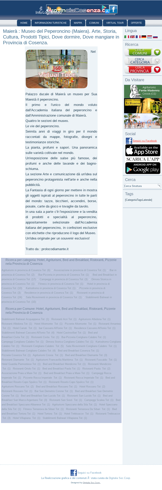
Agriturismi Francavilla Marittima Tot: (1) (59, 359)
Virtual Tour (115, 23)
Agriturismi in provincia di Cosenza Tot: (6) (26, 270)
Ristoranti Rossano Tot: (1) (17, 391)
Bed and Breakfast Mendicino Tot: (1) (64, 364)
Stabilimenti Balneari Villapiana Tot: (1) (65, 417)
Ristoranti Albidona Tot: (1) (17, 323)
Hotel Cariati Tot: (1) (25, 328)
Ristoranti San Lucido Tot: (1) (84, 395)
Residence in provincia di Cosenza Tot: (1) (48, 292)
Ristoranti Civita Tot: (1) (45, 337)
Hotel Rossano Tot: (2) (92, 386)
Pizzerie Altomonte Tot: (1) (80, 323)
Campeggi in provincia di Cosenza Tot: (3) (64, 279)
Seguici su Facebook (145, 140)
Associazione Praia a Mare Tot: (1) (21, 373)
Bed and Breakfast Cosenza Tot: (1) (78, 350)
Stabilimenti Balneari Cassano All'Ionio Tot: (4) (28, 332)
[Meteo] (57, 10)
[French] (138, 36)
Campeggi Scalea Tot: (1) (98, 400)
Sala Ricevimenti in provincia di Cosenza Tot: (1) (54, 297)
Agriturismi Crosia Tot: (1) (48, 355)
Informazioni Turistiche (51, 23)
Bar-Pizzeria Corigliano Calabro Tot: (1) (83, 337)
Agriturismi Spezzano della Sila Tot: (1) (74, 404)
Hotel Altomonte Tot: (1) (48, 323)
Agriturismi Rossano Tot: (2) (18, 386)
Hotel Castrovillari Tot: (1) (71, 332)
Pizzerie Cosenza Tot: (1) (16, 355)
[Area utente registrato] (47, 10)
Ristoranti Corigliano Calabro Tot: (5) (43, 346)
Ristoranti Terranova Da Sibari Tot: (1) (88, 409)
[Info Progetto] (39, 10)
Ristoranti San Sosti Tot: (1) (65, 400)
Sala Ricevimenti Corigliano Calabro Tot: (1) (91, 346)
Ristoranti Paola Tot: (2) (96, 368)
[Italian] (126, 36)
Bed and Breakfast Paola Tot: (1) (61, 368)
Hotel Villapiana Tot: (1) (26, 417)
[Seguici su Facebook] (113, 9)
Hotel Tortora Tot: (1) (50, 413)
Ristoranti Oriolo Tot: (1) (26, 368)
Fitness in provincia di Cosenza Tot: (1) (60, 283)
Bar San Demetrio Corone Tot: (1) (54, 391)
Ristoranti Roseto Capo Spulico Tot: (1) (71, 382)
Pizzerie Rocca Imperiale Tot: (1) (42, 377)
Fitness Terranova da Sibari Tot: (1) (43, 409)
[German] (143, 36)
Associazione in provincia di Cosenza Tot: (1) (80, 270)
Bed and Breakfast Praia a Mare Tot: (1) (66, 373)
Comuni (94, 23)
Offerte (136, 23)
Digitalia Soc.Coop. (120, 478)
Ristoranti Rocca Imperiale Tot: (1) (83, 377)
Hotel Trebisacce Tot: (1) (78, 413)
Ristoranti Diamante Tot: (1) (18, 359)
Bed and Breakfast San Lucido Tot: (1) (43, 395)
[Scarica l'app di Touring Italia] (106, 9)
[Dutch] (149, 36)
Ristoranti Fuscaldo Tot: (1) (101, 359)
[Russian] (155, 36)
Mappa (78, 23)
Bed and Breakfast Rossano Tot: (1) (56, 386)
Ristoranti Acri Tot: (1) (63, 319)
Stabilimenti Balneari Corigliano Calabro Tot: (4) (29, 350)
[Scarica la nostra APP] (143, 173)
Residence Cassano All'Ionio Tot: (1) (94, 328)
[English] (132, 36)
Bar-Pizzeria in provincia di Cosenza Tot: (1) (63, 274)
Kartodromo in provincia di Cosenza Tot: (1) (50, 288)
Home (23, 23)
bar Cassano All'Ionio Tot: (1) (55, 328)
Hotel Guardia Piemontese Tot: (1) (21, 364)
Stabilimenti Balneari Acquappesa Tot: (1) (25, 319)
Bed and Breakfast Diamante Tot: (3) (86, 355)
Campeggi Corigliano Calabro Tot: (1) (22, 341)
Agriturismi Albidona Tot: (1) (94, 319)
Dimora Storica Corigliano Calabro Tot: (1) (69, 341)
